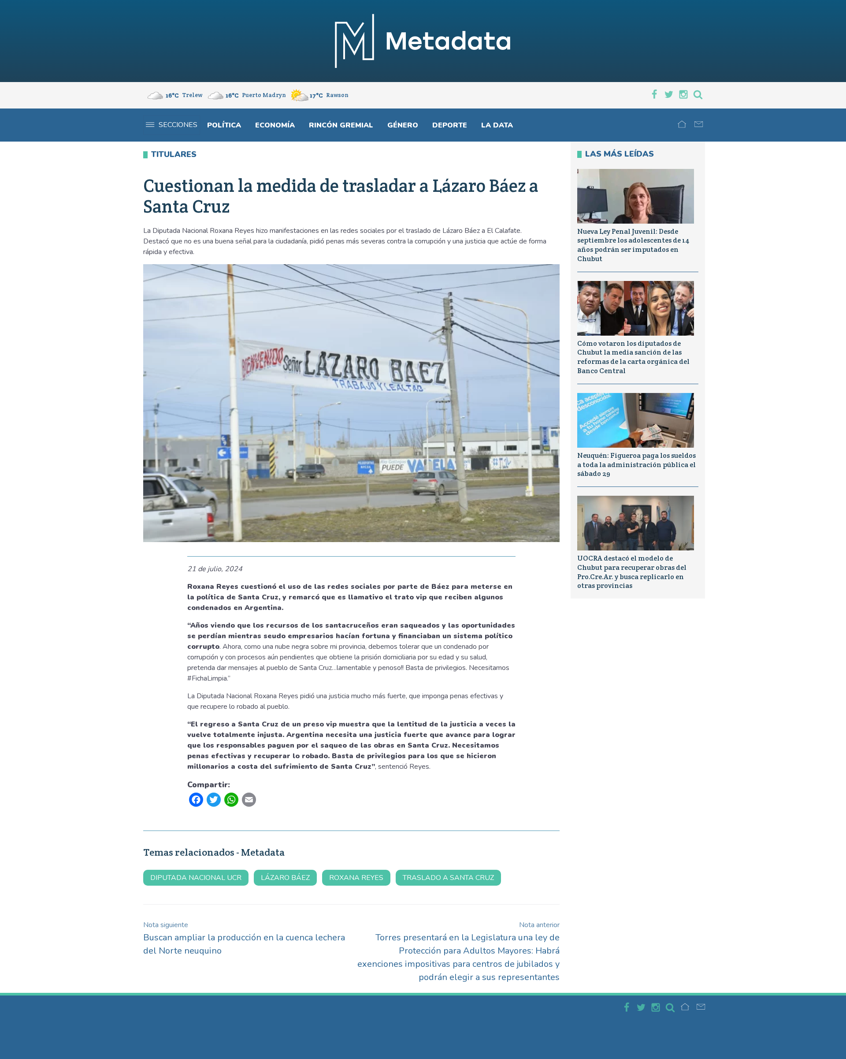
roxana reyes (356, 878)
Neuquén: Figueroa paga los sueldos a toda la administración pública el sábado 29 (636, 465)
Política (224, 125)
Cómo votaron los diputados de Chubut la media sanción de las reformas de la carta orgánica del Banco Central (633, 357)
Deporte (449, 125)
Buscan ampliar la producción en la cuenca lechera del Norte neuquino (244, 938)
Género (402, 125)
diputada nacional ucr (195, 878)
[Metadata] (423, 41)
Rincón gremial (341, 125)
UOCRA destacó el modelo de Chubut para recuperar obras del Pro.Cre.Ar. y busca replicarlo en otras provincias (631, 572)
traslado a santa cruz (448, 878)
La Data (497, 125)
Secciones (178, 125)
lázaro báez (285, 878)
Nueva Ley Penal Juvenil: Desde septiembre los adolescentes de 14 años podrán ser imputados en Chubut (633, 245)
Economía (275, 125)
